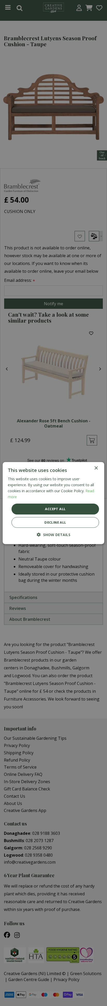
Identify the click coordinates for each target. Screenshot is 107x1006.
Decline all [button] (55, 522)
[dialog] (53, 503)
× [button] (96, 468)
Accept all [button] (55, 509)
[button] (53, 535)
